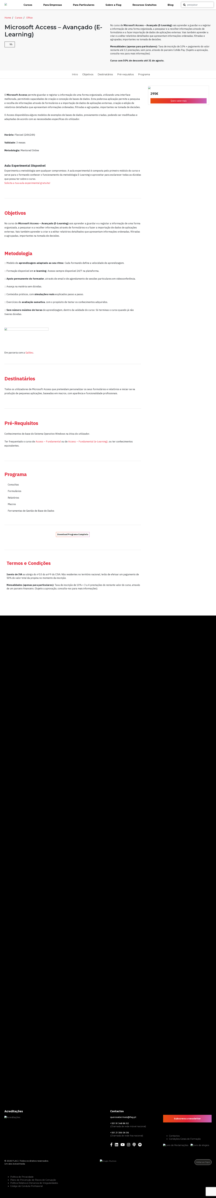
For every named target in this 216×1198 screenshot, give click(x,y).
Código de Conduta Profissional (26, 1186)
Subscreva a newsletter (187, 1118)
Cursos (18, 17)
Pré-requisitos (125, 74)
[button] (32, 4)
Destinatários (105, 74)
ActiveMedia (18, 1164)
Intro (75, 74)
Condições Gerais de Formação (185, 1139)
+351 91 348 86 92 (119, 1123)
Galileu (29, 352)
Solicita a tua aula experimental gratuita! (27, 183)
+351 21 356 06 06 (119, 1132)
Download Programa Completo (72, 534)
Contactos (174, 1136)
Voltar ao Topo (203, 1162)
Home (8, 17)
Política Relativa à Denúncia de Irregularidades (34, 1183)
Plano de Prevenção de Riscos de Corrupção (33, 1180)
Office (29, 17)
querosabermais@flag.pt (123, 1117)
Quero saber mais (179, 101)
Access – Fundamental (48, 441)
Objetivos (87, 74)
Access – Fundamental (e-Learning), (88, 441)
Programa (144, 74)
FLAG (15, 1161)
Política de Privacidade (22, 1177)
